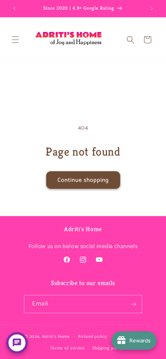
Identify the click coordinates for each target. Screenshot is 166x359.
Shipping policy (108, 348)
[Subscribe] (133, 304)
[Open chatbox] (17, 343)
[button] (15, 39)
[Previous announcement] (14, 8)
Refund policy (92, 336)
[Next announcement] (151, 8)
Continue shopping (83, 180)
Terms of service (67, 348)
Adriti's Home (56, 336)
